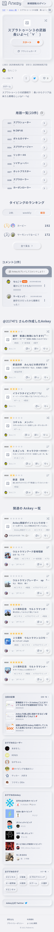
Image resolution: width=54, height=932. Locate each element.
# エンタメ (11, 889)
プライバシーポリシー (15, 923)
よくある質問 (32, 923)
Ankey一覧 (13, 10)
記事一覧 (44, 697)
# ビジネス (11, 877)
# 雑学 (44, 883)
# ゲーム (7, 86)
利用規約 (30, 919)
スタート (27, 42)
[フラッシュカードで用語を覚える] (41, 113)
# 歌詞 (22, 883)
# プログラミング (37, 877)
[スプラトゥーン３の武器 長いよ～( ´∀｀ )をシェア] (34, 78)
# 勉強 (22, 877)
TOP (4, 10)
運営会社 (10, 919)
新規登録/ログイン (37, 3)
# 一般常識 (11, 883)
